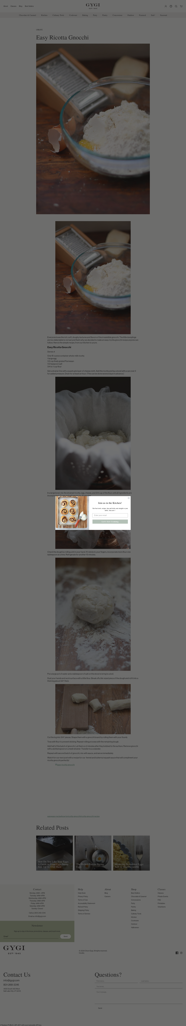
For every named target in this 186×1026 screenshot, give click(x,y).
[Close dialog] (129, 498)
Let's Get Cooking (110, 521)
